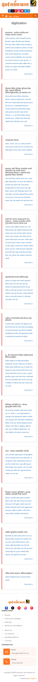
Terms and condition (13, 619)
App (10, 16)
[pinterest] (15, 10)
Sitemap (8, 622)
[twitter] (12, 10)
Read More (28, 74)
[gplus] (19, 10)
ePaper (16, 16)
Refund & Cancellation (13, 625)
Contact (8, 641)
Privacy (7, 615)
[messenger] (22, 10)
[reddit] (28, 10)
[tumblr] (25, 10)
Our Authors (9, 634)
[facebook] (9, 10)
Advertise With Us (12, 637)
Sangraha (32, 678)
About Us (8, 630)
